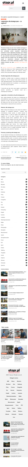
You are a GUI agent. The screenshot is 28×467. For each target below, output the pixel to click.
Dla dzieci (3, 187)
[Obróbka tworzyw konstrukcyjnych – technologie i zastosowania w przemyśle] (4, 319)
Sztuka (2, 247)
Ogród (2, 235)
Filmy (2, 194)
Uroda (2, 255)
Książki (2, 212)
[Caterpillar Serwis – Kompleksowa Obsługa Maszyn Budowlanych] (4, 313)
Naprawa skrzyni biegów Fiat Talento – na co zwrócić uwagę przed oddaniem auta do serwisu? (17, 273)
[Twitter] (15, 152)
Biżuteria (3, 184)
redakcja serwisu (6, 25)
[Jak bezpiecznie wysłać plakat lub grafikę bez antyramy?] (4, 287)
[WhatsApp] (19, 152)
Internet (2, 207)
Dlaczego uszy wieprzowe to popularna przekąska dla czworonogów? (7, 357)
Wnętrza (3, 257)
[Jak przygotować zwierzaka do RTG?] (7, 333)
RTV (2, 242)
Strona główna (4, 16)
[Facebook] (12, 152)
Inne (2, 204)
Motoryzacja (3, 227)
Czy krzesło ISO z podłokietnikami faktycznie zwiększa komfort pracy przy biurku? (17, 430)
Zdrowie (2, 260)
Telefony (3, 250)
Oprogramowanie (5, 237)
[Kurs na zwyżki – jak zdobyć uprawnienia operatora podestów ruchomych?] (4, 300)
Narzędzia (3, 230)
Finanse (2, 197)
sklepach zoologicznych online (9, 67)
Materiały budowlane (5, 219)
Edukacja (3, 192)
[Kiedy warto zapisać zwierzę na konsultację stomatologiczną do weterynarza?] (20, 350)
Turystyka (3, 252)
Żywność (3, 265)
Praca (2, 240)
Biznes (2, 182)
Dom (2, 189)
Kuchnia (2, 214)
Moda (2, 225)
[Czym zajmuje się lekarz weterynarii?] (20, 333)
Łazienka (3, 217)
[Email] (25, 152)
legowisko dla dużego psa (20, 62)
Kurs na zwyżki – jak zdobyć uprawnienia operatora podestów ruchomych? (17, 450)
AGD (2, 179)
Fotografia (3, 199)
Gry (1, 202)
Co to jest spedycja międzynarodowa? (16, 292)
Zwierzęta (3, 19)
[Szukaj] (23, 8)
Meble (2, 222)
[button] (23, 3)
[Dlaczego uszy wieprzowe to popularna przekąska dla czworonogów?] (7, 350)
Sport (2, 245)
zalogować (8, 165)
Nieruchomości (4, 232)
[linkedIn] (22, 152)
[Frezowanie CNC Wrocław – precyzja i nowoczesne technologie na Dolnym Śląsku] (4, 306)
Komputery (3, 209)
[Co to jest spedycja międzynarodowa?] (4, 293)
